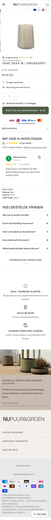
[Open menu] (6, 4)
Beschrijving (9, 128)
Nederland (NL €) (23, 474)
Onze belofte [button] (10, 450)
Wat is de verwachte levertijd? (16, 215)
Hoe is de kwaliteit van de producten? (19, 231)
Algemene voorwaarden (16, 498)
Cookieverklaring (36, 501)
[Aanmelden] (46, 402)
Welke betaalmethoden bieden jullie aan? (21, 248)
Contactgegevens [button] (12, 432)
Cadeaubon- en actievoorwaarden (23, 509)
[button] (40, 10)
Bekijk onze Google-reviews (35, 147)
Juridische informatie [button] (15, 441)
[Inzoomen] (9, 46)
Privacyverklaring (13, 501)
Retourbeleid (10, 504)
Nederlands (23, 466)
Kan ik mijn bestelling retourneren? (18, 223)
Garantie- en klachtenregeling (20, 507)
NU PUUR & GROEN (14, 495)
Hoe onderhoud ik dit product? (16, 240)
